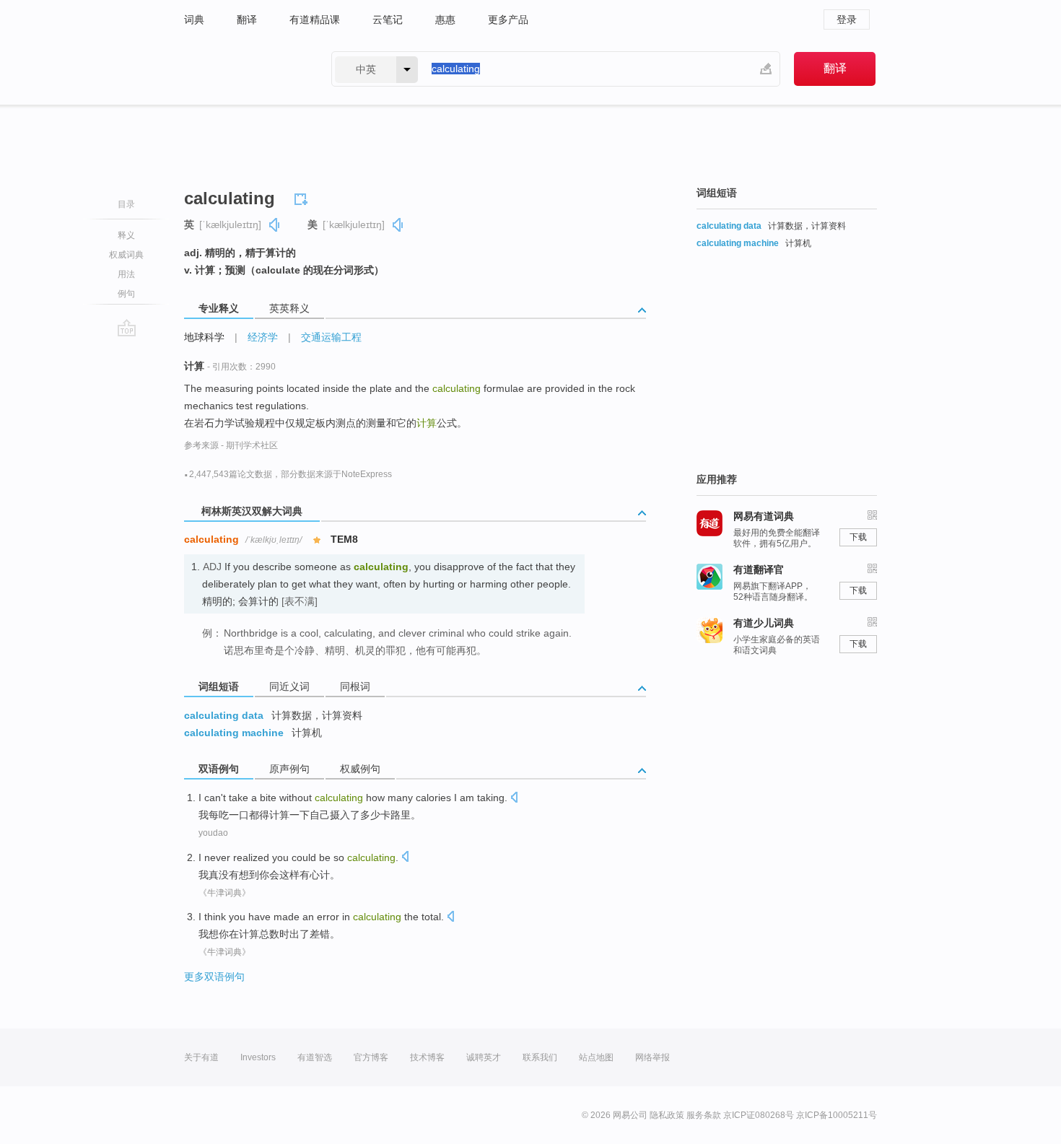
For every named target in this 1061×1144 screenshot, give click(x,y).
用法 (126, 274)
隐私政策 (667, 1115)
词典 (194, 19)
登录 (847, 19)
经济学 (263, 337)
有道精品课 (314, 19)
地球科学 (204, 337)
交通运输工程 (331, 337)
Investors (258, 1057)
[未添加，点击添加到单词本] (303, 197)
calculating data (223, 715)
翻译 (247, 19)
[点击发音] (514, 798)
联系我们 (540, 1057)
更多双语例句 (214, 976)
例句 (126, 294)
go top (127, 327)
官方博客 (371, 1057)
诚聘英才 (483, 1057)
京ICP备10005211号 (836, 1115)
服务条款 (703, 1115)
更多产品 (508, 19)
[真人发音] (275, 225)
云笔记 (387, 19)
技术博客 (427, 1057)
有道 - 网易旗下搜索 (243, 69)
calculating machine (234, 732)
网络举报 (652, 1057)
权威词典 (126, 255)
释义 (126, 235)
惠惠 (445, 19)
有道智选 (314, 1057)
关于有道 (201, 1057)
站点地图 (596, 1057)
